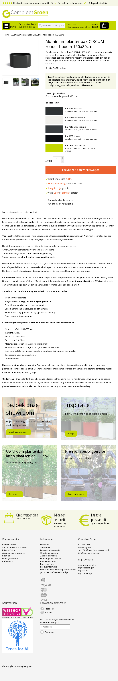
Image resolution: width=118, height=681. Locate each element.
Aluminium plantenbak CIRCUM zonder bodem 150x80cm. (37, 34)
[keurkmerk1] (17, 617)
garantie (59, 188)
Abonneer (49, 632)
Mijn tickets (83, 570)
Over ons (44, 544)
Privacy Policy (8, 550)
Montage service (10, 558)
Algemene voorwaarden (13, 553)
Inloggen (72, 24)
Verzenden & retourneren (14, 547)
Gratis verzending (27, 515)
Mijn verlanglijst (85, 573)
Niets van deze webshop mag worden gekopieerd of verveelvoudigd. (58, 571)
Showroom (45, 547)
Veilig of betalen (63, 192)
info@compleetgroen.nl (89, 553)
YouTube (49, 612)
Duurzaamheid (47, 564)
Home (6, 34)
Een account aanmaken (79, 27)
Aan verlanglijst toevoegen (61, 200)
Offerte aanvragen (49, 553)
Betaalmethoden (48, 561)
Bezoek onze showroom (69, 3)
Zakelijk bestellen (48, 555)
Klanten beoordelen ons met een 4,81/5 (33, 3)
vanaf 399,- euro (65, 183)
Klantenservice (9, 544)
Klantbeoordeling (60, 178)
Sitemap (6, 555)
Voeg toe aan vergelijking (60, 203)
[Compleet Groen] (59, 14)
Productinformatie (48, 566)
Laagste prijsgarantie (99, 517)
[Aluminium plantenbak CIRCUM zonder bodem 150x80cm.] (6, 84)
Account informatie (87, 565)
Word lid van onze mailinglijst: (57, 621)
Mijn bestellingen (86, 567)
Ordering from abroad (50, 558)
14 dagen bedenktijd (97, 3)
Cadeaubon (7, 561)
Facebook (49, 608)
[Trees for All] (17, 652)
